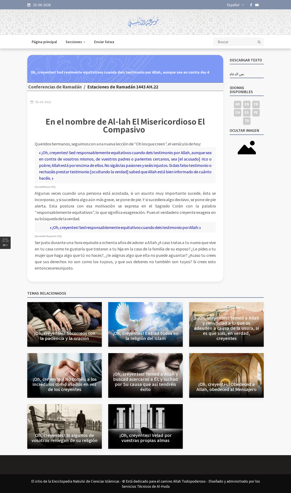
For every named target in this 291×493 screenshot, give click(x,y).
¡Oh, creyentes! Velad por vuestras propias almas (145, 437)
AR (237, 104)
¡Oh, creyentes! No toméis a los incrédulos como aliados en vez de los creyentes (65, 384)
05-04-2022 (43, 102)
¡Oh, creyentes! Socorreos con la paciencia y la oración (64, 335)
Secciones (74, 41)
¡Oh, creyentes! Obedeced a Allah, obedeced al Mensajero (226, 386)
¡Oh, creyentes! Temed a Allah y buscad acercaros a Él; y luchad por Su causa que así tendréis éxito (145, 381)
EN (247, 104)
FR (256, 104)
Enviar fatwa (104, 41)
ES (247, 112)
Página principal (44, 41)
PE (256, 112)
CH (237, 112)
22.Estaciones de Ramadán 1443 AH (122, 87)
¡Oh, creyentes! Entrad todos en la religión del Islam (145, 335)
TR (247, 120)
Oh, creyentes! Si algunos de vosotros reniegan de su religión (65, 437)
